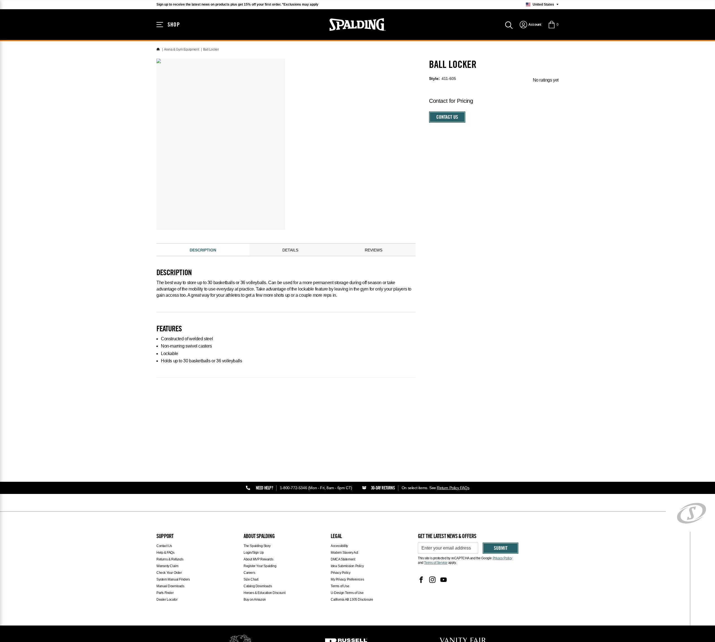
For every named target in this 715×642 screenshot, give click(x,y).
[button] (553, 24)
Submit (500, 548)
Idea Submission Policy (347, 566)
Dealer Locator (166, 599)
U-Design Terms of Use (347, 593)
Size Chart (251, 579)
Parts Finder (164, 593)
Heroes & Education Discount (264, 593)
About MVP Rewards (258, 559)
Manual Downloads (170, 586)
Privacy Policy (340, 573)
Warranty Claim (167, 566)
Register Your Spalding (260, 566)
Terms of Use (340, 586)
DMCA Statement (343, 559)
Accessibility (339, 546)
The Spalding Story (257, 546)
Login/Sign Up (254, 553)
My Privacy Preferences (347, 579)
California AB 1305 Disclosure (352, 599)
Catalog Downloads (258, 586)
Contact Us (447, 117)
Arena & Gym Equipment (181, 49)
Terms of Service (435, 563)
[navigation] (530, 24)
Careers (249, 573)
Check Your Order (169, 573)
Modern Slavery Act (344, 553)
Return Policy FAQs (453, 488)
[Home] (158, 49)
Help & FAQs (165, 553)
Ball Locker (211, 49)
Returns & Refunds (169, 559)
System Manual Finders (173, 579)
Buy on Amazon (255, 599)
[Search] (509, 24)
